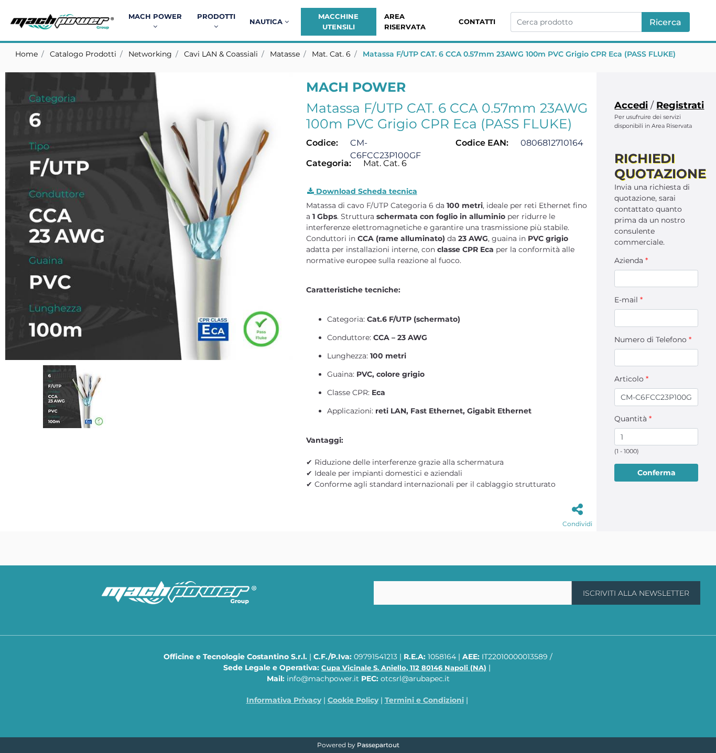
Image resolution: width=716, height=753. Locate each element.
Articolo (631, 379)
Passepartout (378, 745)
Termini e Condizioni (424, 700)
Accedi (631, 105)
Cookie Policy (353, 700)
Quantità (633, 418)
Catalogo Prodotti (83, 54)
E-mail (628, 299)
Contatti (477, 21)
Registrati (680, 105)
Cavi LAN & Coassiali (221, 54)
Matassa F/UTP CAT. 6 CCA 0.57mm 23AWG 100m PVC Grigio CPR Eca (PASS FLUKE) (519, 54)
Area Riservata (405, 21)
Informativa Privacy (283, 700)
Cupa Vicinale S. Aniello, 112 (403, 667)
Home (26, 54)
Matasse (285, 54)
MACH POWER (356, 87)
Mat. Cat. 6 (331, 54)
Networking (150, 54)
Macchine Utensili (338, 21)
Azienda (631, 260)
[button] (666, 22)
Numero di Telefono (652, 339)
